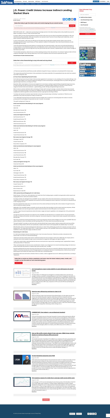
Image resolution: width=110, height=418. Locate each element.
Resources (27, 3)
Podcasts (16, 3)
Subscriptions (21, 3)
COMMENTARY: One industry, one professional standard (48, 312)
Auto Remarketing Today (86, 19)
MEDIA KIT (72, 413)
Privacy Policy (53, 27)
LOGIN (108, 1)
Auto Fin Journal (45, 1)
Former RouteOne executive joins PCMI (43, 355)
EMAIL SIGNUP (96, 1)
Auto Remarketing (17, 1)
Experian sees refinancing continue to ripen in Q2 (46, 291)
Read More (34, 284)
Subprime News (31, 1)
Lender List (39, 3)
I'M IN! (72, 62)
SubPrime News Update (86, 17)
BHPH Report (37, 1)
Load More (46, 399)
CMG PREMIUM (102, 1)
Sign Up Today (18, 263)
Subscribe (72, 25)
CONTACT (79, 413)
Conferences (33, 3)
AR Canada (25, 1)
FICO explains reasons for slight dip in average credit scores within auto (53, 378)
